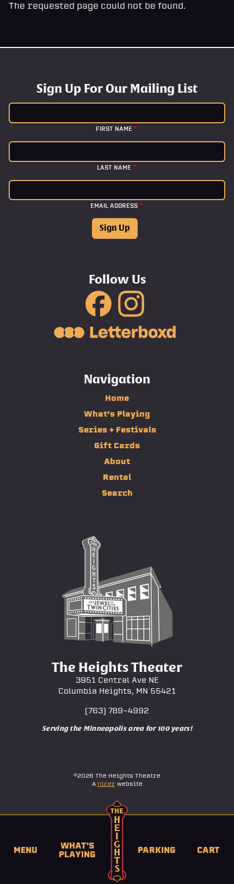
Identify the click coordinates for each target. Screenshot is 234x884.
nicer (106, 783)
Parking (157, 850)
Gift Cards (117, 445)
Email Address (114, 205)
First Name (114, 129)
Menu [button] (26, 850)
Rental (117, 477)
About (117, 461)
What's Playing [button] (77, 850)
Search (117, 493)
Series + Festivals (117, 429)
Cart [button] (208, 850)
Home (117, 398)
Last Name (114, 167)
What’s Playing (117, 413)
